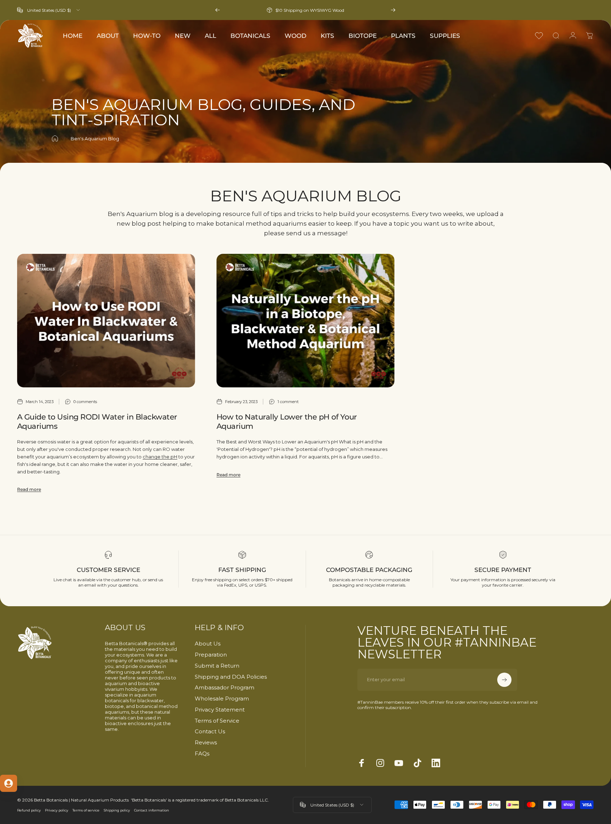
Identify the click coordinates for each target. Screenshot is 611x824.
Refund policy (29, 810)
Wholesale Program (222, 698)
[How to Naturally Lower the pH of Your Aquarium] (305, 320)
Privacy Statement (220, 710)
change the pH (160, 456)
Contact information (151, 810)
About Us (207, 643)
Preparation (211, 655)
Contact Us (210, 731)
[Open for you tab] (8, 783)
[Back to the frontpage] (54, 138)
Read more (29, 489)
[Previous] (217, 10)
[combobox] (49, 10)
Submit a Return (217, 666)
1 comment (288, 401)
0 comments (85, 401)
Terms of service (86, 810)
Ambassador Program (224, 687)
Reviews (206, 742)
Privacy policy (56, 810)
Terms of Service (217, 721)
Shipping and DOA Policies (231, 677)
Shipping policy (117, 810)
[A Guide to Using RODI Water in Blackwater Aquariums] (106, 320)
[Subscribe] (504, 680)
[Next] (393, 10)
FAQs (202, 753)
